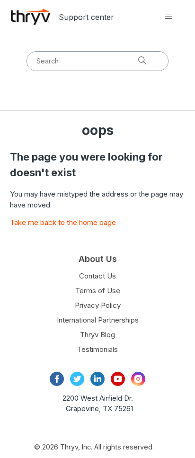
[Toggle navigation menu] (168, 17)
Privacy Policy (98, 305)
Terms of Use (97, 290)
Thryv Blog (97, 334)
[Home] (31, 17)
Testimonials (97, 349)
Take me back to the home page (63, 222)
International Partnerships (98, 319)
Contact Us (97, 275)
